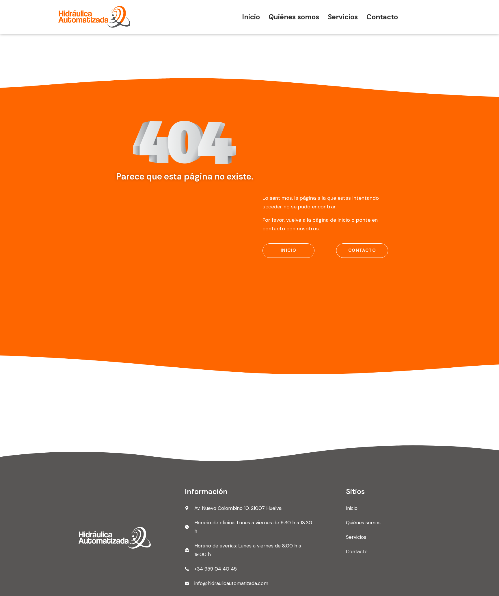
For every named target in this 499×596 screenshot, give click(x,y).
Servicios (343, 16)
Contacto (382, 16)
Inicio (251, 16)
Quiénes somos (294, 16)
